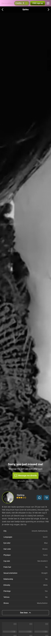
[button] (39, 497)
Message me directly (27, 475)
